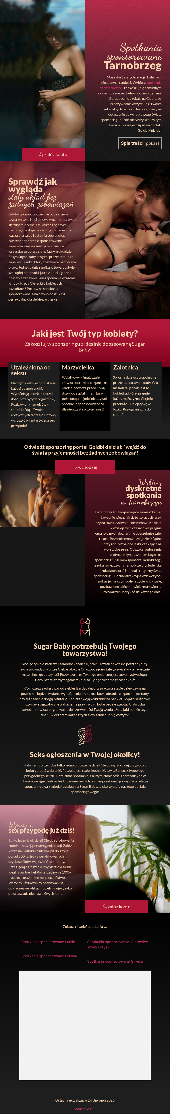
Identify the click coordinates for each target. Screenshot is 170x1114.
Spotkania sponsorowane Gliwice (115, 961)
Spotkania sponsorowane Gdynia (49, 956)
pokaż (152, 143)
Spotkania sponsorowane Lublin (48, 942)
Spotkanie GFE (85, 1109)
